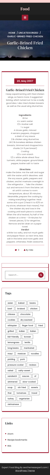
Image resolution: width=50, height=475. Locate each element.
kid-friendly (13, 336)
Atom (10, 433)
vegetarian (24, 398)
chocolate (25, 314)
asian (10, 303)
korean (27, 336)
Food (25, 8)
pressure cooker (16, 365)
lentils (27, 342)
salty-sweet (24, 370)
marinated (29, 348)
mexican (22, 353)
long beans (13, 348)
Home (12, 32)
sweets (34, 387)
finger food (27, 325)
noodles (35, 353)
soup (10, 387)
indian (22, 331)
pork (22, 359)
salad (10, 370)
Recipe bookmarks (17, 439)
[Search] (41, 275)
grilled (11, 331)
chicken (33, 308)
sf (35, 376)
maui (10, 353)
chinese (11, 314)
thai (9, 393)
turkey (11, 398)
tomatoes (21, 393)
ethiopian (12, 325)
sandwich (12, 376)
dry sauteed (26, 320)
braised (21, 308)
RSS (9, 445)
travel (34, 393)
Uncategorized (28, 32)
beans (33, 303)
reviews (32, 365)
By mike (29, 250)
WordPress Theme (25, 470)
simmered (12, 381)
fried (40, 325)
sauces (25, 376)
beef (10, 308)
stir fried (22, 387)
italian (33, 331)
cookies (11, 320)
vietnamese (13, 404)
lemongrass (13, 342)
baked (21, 303)
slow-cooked (29, 381)
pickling (11, 359)
